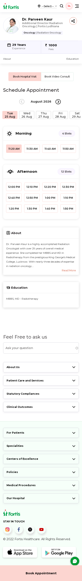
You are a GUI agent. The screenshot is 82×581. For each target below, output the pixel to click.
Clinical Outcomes (20, 406)
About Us (13, 367)
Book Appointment (41, 573)
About (7, 58)
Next (58, 101)
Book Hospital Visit (25, 76)
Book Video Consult (57, 76)
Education (72, 58)
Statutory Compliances (23, 393)
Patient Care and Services (25, 380)
